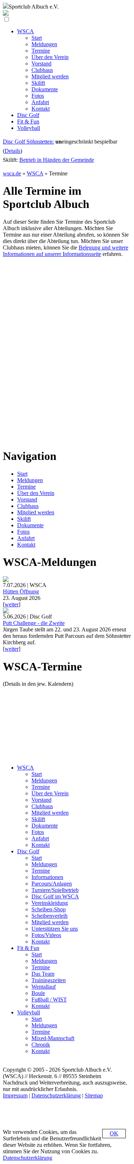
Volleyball (28, 1012)
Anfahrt (26, 538)
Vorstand (27, 499)
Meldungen (30, 480)
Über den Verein (35, 493)
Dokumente (30, 525)
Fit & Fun (28, 948)
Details (12, 151)
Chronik (40, 1045)
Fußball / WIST (49, 999)
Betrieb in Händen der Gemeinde (56, 160)
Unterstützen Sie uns (54, 929)
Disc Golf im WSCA (55, 896)
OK (114, 1133)
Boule (38, 993)
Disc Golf (28, 851)
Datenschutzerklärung (56, 1095)
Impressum (15, 1095)
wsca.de (12, 173)
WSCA (35, 173)
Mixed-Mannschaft (52, 1038)
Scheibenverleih (49, 916)
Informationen (47, 877)
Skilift (24, 519)
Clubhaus (28, 506)
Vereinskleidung (49, 903)
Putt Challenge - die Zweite (34, 623)
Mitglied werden (35, 512)
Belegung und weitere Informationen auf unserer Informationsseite (65, 250)
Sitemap (94, 1095)
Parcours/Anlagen (51, 884)
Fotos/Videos (46, 935)
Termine (26, 487)
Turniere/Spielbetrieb (55, 890)
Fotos (23, 532)
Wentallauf (43, 987)
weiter (12, 604)
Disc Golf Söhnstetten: (28, 142)
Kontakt (26, 545)
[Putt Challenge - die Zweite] (6, 611)
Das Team (42, 974)
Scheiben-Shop (48, 909)
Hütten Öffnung (21, 591)
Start (22, 474)
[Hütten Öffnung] (6, 580)
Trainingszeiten (48, 980)
